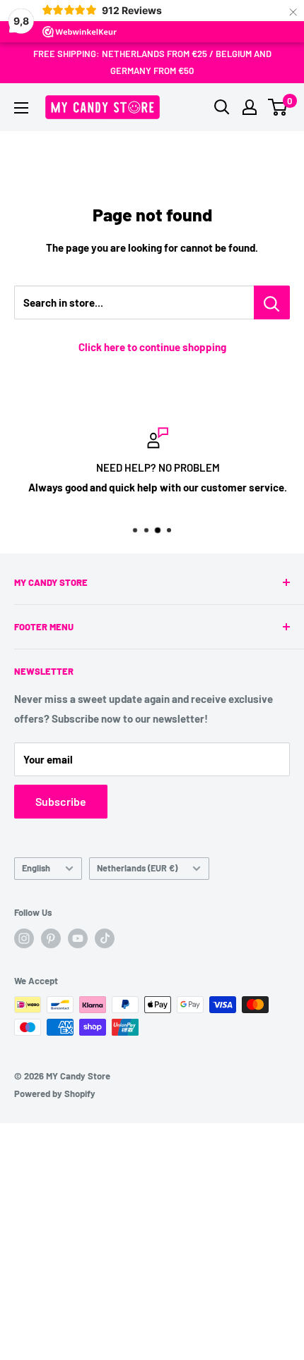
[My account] (249, 107)
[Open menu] (21, 108)
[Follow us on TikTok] (105, 938)
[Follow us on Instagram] (24, 938)
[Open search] (222, 107)
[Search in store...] (272, 302)
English (36, 868)
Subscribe (60, 801)
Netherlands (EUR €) (137, 868)
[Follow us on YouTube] (78, 938)
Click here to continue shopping (152, 347)
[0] (278, 107)
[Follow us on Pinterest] (51, 938)
